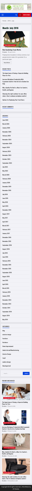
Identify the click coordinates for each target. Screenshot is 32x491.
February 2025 (6, 136)
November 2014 (6, 304)
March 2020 (5, 175)
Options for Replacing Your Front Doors (13, 100)
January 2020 (6, 183)
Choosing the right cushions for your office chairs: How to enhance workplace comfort (14, 478)
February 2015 (6, 292)
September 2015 (7, 272)
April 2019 (5, 206)
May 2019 (5, 202)
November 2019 (6, 190)
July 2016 (5, 253)
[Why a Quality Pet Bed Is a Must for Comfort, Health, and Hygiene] (16, 442)
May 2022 (5, 171)
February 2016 (6, 261)
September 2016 (7, 245)
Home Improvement (10, 45)
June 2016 (5, 257)
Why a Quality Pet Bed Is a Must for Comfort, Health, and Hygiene (14, 453)
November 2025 (6, 132)
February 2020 (6, 179)
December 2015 (6, 265)
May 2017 (5, 218)
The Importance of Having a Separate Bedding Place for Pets (15, 403)
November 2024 (6, 140)
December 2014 (6, 300)
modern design (6, 362)
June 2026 (5, 120)
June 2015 (5, 280)
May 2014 (5, 319)
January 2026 (6, 128)
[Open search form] (16, 14)
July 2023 (5, 167)
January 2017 (6, 233)
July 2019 (5, 194)
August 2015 (6, 276)
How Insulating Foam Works (16, 39)
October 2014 (6, 308)
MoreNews (25, 487)
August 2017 (6, 214)
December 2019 (6, 186)
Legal (3, 358)
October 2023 (6, 159)
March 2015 (5, 288)
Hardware (5, 342)
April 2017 (5, 222)
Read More (7, 63)
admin (5, 52)
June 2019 (5, 198)
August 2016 (6, 249)
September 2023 (7, 163)
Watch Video (26, 15)
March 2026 (5, 124)
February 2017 (6, 229)
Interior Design (6, 354)
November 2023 (6, 155)
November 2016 (6, 241)
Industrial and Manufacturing (10, 350)
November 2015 (6, 269)
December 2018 (6, 210)
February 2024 (6, 151)
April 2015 (5, 284)
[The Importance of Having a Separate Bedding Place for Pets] (16, 392)
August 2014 (6, 316)
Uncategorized (6, 366)
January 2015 (6, 296)
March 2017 (5, 226)
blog (3, 331)
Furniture (5, 338)
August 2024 (6, 147)
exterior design (6, 335)
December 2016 (6, 237)
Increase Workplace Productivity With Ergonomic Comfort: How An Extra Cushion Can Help (15, 81)
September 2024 (7, 143)
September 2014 (7, 312)
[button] (2, 15)
